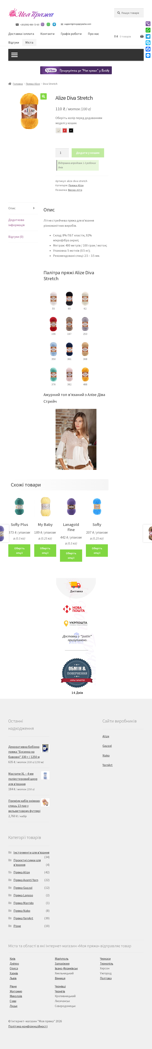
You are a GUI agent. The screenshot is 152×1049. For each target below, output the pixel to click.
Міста (29, 42)
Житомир (16, 991)
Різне (17, 926)
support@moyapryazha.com (77, 23)
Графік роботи (71, 34)
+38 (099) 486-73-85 (29, 24)
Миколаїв (16, 996)
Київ (12, 958)
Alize (106, 736)
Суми (13, 1001)
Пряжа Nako (21, 911)
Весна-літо (75, 190)
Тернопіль (106, 963)
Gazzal (107, 746)
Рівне (13, 986)
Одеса (14, 968)
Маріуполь (61, 958)
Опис (11, 208)
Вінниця (60, 978)
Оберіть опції (19, 550)
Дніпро (14, 963)
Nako (106, 755)
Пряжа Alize (33, 84)
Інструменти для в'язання (31, 852)
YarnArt (108, 765)
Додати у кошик (88, 153)
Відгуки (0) (15, 237)
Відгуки (13, 42)
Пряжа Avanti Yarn (25, 880)
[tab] (23, 208)
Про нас (93, 34)
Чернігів (60, 991)
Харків (14, 973)
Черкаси (105, 958)
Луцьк (13, 1006)
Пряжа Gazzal (22, 888)
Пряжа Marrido (23, 903)
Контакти (47, 34)
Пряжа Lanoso (23, 895)
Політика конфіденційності (28, 1026)
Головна (18, 84)
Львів (13, 978)
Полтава (106, 978)
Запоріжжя (62, 963)
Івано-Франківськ (66, 968)
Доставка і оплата (21, 34)
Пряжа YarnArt (23, 918)
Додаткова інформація (16, 222)
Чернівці (60, 986)
